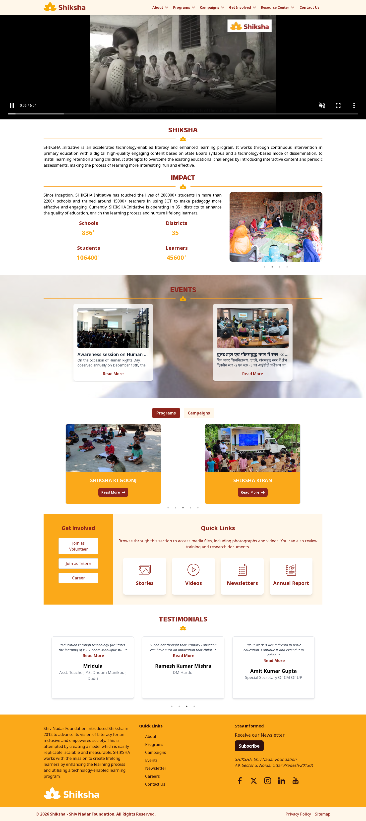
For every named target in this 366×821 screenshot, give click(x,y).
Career (78, 578)
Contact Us (309, 7)
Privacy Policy (298, 814)
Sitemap (322, 814)
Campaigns (209, 7)
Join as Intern (78, 563)
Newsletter (155, 768)
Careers (152, 776)
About (157, 7)
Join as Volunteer (78, 546)
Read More (113, 373)
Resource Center (275, 7)
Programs (181, 7)
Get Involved (240, 7)
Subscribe (249, 746)
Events (151, 760)
